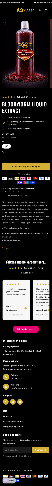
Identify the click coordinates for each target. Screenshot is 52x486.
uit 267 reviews (28, 97)
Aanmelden (40, 450)
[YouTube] (20, 402)
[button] (5, 10)
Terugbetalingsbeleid (13, 426)
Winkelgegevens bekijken (16, 195)
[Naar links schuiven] (20, 92)
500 (6, 146)
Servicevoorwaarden (13, 421)
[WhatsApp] (6, 402)
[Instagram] (13, 402)
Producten (8, 416)
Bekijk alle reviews (26, 329)
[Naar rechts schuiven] (31, 92)
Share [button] (6, 248)
